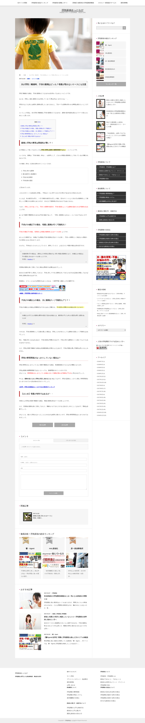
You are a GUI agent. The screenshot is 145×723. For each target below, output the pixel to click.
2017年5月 (100, 397)
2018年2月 (100, 370)
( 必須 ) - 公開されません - (29, 462)
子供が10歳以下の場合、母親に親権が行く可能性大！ (36, 128)
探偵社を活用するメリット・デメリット (111, 171)
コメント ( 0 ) (36, 440)
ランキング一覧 (111, 84)
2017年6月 (100, 394)
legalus (30, 259)
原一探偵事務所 (110, 61)
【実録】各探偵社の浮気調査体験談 (83, 3)
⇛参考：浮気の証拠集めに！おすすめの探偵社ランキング (37, 387)
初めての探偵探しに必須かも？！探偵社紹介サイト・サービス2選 (116, 124)
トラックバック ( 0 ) (71, 440)
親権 (28, 78)
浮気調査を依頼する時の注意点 (109, 238)
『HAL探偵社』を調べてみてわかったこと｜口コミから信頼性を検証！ (116, 135)
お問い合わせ (71, 685)
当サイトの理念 (22, 3)
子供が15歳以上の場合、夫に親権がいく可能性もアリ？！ (37, 131)
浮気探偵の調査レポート (60, 3)
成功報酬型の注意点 (73, 698)
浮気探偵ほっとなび (72, 10)
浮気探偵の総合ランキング (39, 3)
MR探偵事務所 (109, 77)
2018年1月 (100, 373)
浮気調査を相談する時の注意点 (109, 235)
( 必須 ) (24, 456)
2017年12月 (100, 376)
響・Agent (55, 634)
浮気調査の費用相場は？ (106, 193)
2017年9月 (100, 385)
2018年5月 (100, 367)
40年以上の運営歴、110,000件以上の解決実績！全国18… (77, 573)
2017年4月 (100, 400)
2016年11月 (100, 415)
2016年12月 (100, 412)
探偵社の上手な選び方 (74, 710)
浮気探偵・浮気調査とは (108, 676)
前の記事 (42, 425)
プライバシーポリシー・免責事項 (77, 679)
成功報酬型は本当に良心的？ (108, 201)
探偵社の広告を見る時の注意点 (109, 242)
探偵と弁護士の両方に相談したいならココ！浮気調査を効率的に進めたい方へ (116, 102)
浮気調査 (64, 614)
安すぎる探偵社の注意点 (106, 246)
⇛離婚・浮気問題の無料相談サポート (31, 293)
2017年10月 (100, 382)
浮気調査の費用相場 (73, 692)
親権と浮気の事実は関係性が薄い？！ (31, 126)
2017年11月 (100, 379)
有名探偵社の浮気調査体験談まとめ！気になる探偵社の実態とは (116, 113)
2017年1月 (100, 409)
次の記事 (65, 425)
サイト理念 (70, 676)
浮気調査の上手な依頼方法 (107, 216)
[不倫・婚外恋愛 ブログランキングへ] (101, 349)
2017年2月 (100, 406)
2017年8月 (100, 388)
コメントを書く (36, 78)
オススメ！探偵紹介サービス (107, 3)
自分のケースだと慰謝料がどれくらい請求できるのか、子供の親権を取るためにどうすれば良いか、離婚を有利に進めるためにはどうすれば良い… (65, 625)
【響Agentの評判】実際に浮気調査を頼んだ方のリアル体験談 (66, 637)
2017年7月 (100, 391)
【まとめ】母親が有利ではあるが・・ (31, 136)
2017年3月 (100, 403)
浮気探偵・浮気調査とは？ (107, 167)
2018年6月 (100, 364)
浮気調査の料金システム (106, 197)
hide (39, 122)
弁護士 (54, 614)
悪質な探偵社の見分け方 (106, 220)
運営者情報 (124, 3)
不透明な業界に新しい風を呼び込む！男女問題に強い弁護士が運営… (30, 573)
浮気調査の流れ (104, 178)
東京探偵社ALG (110, 69)
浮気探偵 (54, 593)
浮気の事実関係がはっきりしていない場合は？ (34, 133)
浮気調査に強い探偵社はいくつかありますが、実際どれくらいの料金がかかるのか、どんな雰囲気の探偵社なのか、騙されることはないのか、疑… (65, 605)
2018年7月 (100, 361)
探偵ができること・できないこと (109, 175)
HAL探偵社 (108, 53)
